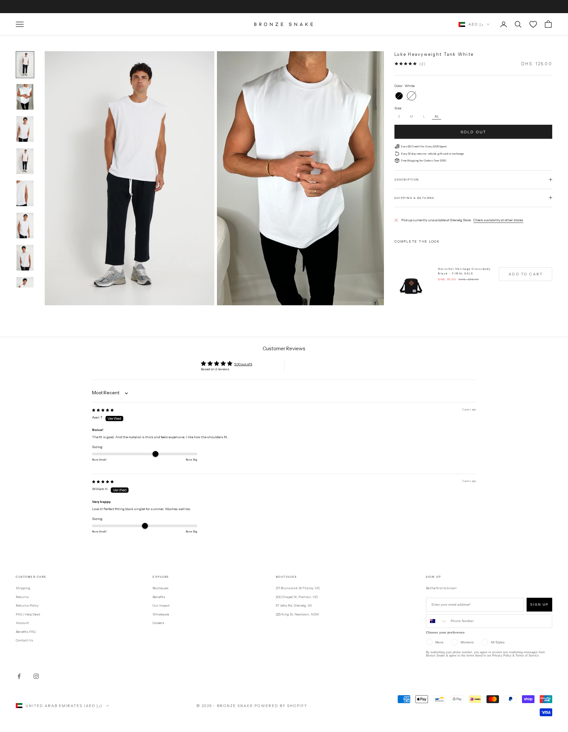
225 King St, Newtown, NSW (297, 614)
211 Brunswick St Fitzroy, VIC (298, 588)
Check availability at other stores (498, 220)
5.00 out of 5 (243, 364)
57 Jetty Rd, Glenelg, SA (294, 605)
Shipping (23, 588)
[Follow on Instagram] (36, 676)
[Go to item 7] (25, 257)
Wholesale (161, 614)
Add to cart (526, 273)
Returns (22, 597)
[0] (533, 24)
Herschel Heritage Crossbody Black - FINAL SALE (464, 271)
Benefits (159, 597)
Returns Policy (27, 605)
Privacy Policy (501, 655)
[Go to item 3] (25, 129)
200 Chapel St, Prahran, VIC (297, 597)
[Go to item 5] (25, 193)
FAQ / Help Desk (28, 614)
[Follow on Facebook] (19, 676)
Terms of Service (527, 655)
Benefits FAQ (26, 632)
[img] (103, 410)
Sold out (473, 131)
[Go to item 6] (25, 225)
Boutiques (161, 588)
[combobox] (436, 621)
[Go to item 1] (25, 64)
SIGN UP (539, 604)
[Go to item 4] (25, 161)
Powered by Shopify (280, 705)
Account (22, 623)
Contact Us (24, 640)
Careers (158, 623)
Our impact (161, 605)
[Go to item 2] (25, 96)
